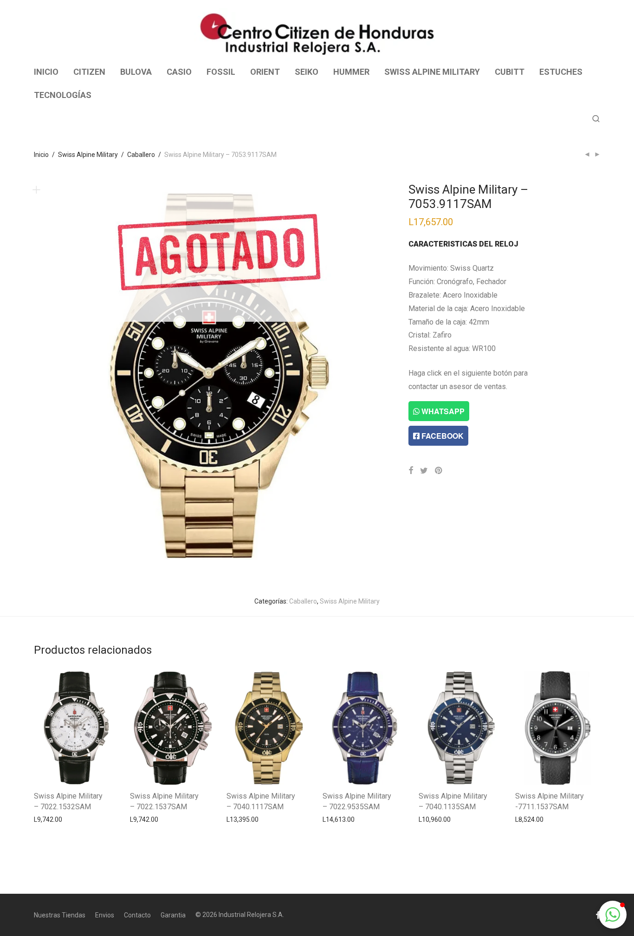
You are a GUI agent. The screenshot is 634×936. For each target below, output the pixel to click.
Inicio (41, 154)
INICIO (46, 72)
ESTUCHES (560, 72)
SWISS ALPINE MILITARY (432, 72)
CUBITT (509, 72)
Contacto (137, 915)
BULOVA (136, 72)
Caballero (141, 154)
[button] (613, 915)
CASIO (179, 72)
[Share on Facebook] (410, 470)
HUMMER (351, 72)
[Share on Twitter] (424, 470)
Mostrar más (48, 819)
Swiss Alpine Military (88, 154)
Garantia (173, 915)
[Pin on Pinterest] (439, 470)
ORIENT (265, 72)
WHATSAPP (442, 411)
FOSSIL (221, 72)
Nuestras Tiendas (59, 915)
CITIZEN (89, 72)
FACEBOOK (442, 435)
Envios (104, 915)
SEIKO (306, 72)
